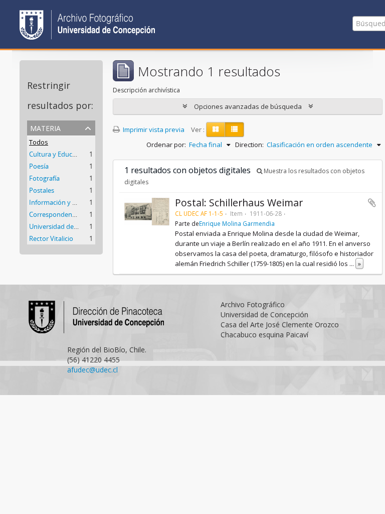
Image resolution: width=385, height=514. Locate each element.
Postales (41, 190)
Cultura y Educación (58, 154)
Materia (45, 127)
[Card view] (215, 129)
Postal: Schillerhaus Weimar (239, 202)
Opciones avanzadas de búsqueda (247, 106)
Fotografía (44, 178)
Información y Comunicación (72, 202)
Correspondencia (54, 214)
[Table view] (234, 129)
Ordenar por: (166, 144)
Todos (38, 142)
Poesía (39, 166)
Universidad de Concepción (69, 226)
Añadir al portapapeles (372, 203)
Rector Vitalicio (51, 238)
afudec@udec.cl (92, 369)
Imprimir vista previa (152, 129)
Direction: (249, 144)
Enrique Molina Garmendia (237, 223)
